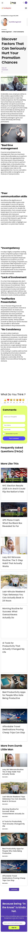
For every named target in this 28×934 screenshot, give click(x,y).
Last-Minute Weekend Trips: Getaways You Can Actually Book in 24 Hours (14, 799)
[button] (26, 8)
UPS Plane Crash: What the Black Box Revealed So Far (12, 523)
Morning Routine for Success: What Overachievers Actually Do (13, 811)
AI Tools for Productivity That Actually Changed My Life (13, 823)
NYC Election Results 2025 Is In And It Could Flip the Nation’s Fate (13, 488)
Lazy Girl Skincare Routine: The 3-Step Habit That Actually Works (13, 771)
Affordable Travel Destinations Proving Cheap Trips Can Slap (13, 729)
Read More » (5, 777)
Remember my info (12, 433)
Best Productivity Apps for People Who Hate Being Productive (13, 695)
